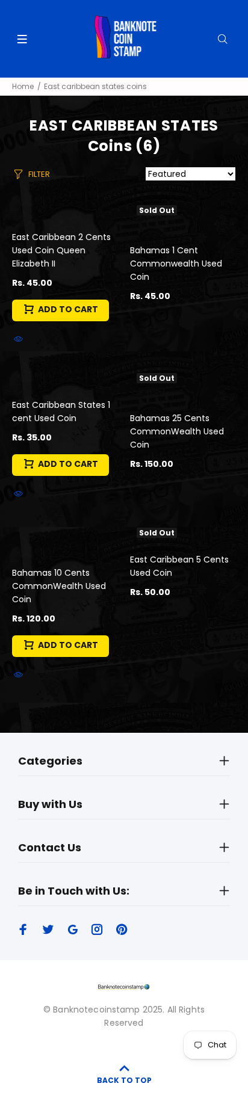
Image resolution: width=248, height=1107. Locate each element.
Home (23, 86)
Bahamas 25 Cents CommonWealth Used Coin (177, 431)
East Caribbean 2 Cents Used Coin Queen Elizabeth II (61, 250)
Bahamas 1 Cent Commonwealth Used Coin (176, 263)
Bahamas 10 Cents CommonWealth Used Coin (59, 586)
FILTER (39, 174)
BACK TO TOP (124, 1080)
